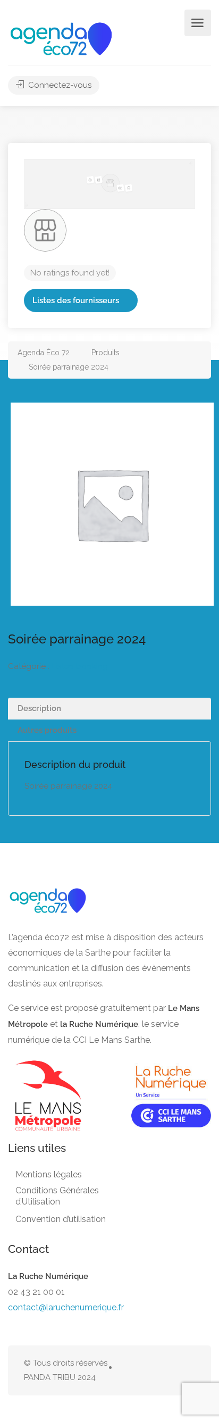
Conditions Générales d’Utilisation (57, 1196)
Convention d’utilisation (60, 1219)
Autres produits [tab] (47, 730)
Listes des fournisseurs (75, 300)
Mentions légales (48, 1174)
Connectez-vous (58, 85)
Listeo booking (80, 666)
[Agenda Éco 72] (61, 38)
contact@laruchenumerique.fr (66, 1307)
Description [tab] (39, 708)
